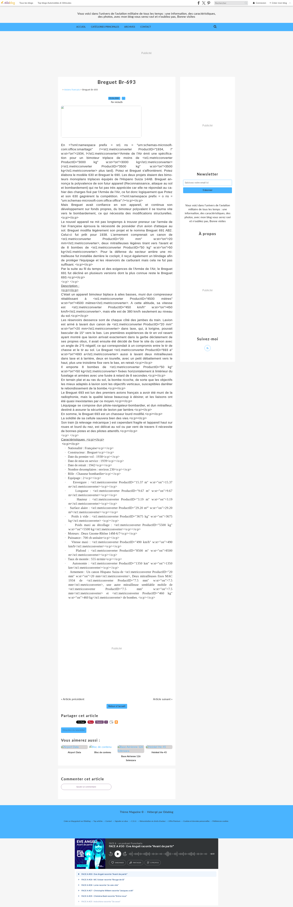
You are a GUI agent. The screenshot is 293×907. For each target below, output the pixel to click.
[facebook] (199, 3)
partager (137, 863)
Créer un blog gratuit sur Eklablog (77, 821)
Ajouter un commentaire (86, 787)
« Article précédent (72, 699)
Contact (145, 27)
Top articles (98, 821)
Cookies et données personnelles (196, 821)
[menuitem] (81, 27)
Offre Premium (174, 821)
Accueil (81, 27)
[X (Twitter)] (204, 3)
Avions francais (72, 89)
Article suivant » (162, 699)
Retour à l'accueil (116, 706)
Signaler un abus (121, 821)
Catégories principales (105, 27)
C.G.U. (134, 821)
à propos (154, 863)
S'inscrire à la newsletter (74, 730)
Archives (129, 27)
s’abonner (119, 863)
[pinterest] (209, 3)
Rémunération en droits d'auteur (153, 821)
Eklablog (168, 812)
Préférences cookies (220, 821)
